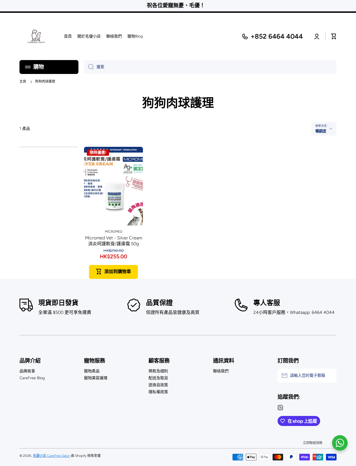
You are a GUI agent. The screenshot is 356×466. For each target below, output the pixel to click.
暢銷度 (320, 131)
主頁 (22, 81)
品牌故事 (27, 371)
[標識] (36, 36)
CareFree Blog (32, 378)
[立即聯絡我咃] (340, 443)
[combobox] (210, 67)
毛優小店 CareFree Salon (51, 456)
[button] (334, 36)
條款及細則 (158, 371)
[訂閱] (330, 376)
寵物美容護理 (95, 378)
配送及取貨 (158, 378)
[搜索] (89, 67)
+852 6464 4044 (277, 36)
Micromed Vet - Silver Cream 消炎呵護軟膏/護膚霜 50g (113, 240)
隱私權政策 (158, 392)
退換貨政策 (158, 385)
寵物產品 (92, 371)
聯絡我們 (221, 371)
